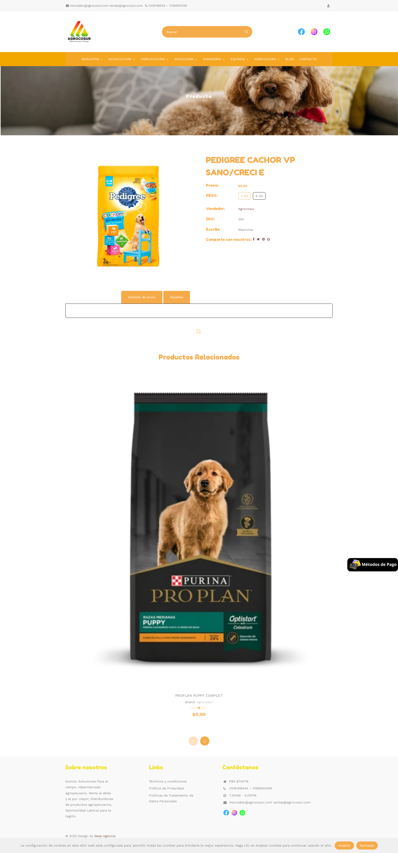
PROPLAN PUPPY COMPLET (199, 696)
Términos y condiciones (168, 781)
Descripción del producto (92, 297)
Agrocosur (246, 209)
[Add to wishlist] (194, 682)
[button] (204, 741)
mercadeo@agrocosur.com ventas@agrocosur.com (106, 5)
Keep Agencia (104, 836)
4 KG (259, 196)
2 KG (244, 196)
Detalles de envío (141, 297)
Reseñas (176, 297)
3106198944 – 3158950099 (167, 5)
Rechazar (367, 845)
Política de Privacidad (166, 788)
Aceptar (344, 845)
